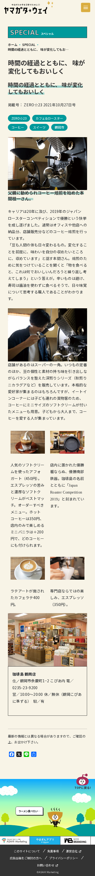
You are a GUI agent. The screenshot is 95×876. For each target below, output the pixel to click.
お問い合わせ (45, 865)
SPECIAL (28, 44)
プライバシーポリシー (63, 858)
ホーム (12, 44)
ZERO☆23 (19, 118)
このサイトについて (27, 851)
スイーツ (39, 127)
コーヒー (17, 127)
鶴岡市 (59, 127)
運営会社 (72, 851)
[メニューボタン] (85, 7)
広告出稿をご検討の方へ (26, 858)
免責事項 (53, 851)
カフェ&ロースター (49, 118)
